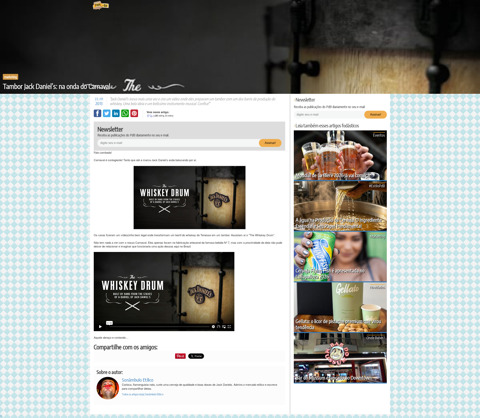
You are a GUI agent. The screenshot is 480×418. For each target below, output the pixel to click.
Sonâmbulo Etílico (137, 380)
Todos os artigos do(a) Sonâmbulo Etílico (142, 394)
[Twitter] (107, 116)
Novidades (377, 287)
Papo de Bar (101, 5)
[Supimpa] (151, 115)
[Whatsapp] (125, 116)
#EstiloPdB (377, 185)
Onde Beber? (376, 337)
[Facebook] (98, 116)
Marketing (10, 77)
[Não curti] (148, 115)
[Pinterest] (134, 116)
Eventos (379, 135)
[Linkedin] (116, 116)
